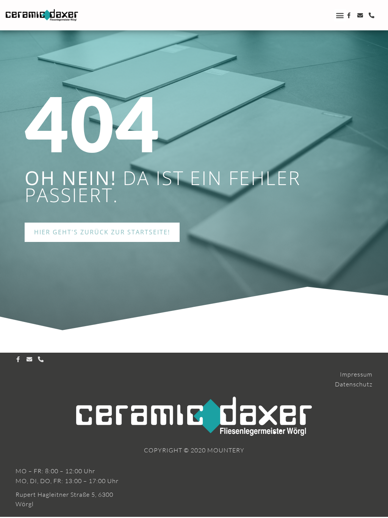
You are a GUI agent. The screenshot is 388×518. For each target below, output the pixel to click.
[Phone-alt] (372, 15)
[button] (340, 15)
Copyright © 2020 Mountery (194, 450)
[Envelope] (360, 15)
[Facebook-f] (349, 15)
